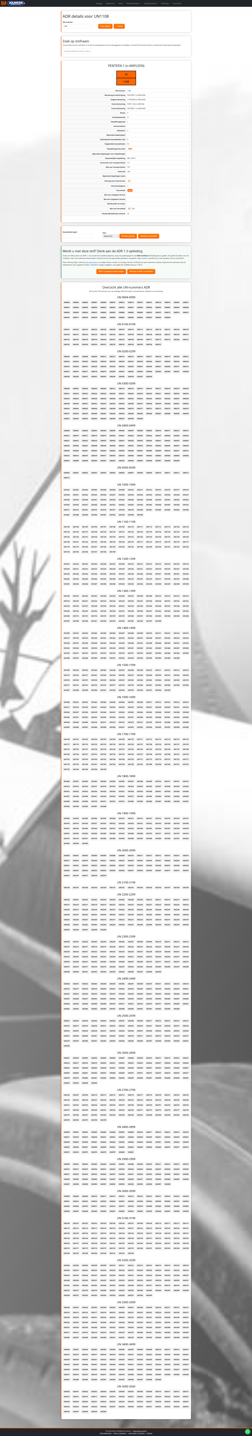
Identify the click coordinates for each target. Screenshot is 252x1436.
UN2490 (131, 1009)
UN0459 (67, 451)
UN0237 (131, 361)
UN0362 (186, 404)
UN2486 (103, 1009)
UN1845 (176, 791)
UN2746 (112, 1105)
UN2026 (149, 861)
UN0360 (167, 404)
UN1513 (176, 670)
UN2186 (67, 888)
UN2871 (176, 1147)
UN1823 (122, 786)
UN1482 (158, 653)
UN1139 (167, 532)
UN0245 (67, 366)
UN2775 (158, 1110)
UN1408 (131, 633)
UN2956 (85, 1179)
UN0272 (186, 366)
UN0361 (176, 404)
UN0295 (122, 377)
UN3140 (176, 1233)
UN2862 (122, 1147)
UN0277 (85, 372)
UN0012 (122, 302)
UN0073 (167, 312)
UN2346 (94, 957)
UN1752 (94, 754)
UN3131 (94, 1233)
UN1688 (94, 727)
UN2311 (167, 942)
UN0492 (112, 461)
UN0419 (103, 436)
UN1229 (122, 569)
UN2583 (112, 1041)
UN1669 (85, 722)
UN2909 (140, 1164)
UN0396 (112, 419)
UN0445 (67, 446)
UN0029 (85, 307)
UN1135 (149, 532)
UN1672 (112, 722)
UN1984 (122, 838)
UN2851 (158, 1142)
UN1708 (112, 739)
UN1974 (186, 833)
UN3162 (122, 1243)
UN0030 (94, 307)
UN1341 (122, 606)
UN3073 (112, 1206)
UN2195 (149, 888)
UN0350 (76, 404)
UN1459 (122, 648)
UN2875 (85, 1152)
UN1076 (103, 510)
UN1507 (122, 670)
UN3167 (167, 1243)
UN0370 (131, 409)
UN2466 (85, 1004)
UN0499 (176, 461)
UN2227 (149, 905)
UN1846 (186, 791)
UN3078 (131, 1206)
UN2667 (103, 1073)
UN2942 (140, 1174)
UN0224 (76, 361)
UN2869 (158, 1147)
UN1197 (94, 552)
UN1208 (122, 564)
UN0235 (112, 361)
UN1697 (167, 727)
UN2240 (103, 910)
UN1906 (94, 818)
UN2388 (186, 967)
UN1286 (85, 584)
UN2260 (149, 915)
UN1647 (167, 712)
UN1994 (76, 843)
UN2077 (85, 876)
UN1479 (140, 653)
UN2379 (103, 967)
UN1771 (140, 759)
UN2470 (112, 1004)
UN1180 (85, 547)
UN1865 (186, 796)
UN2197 (167, 888)
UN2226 (140, 905)
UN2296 (76, 930)
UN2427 (149, 989)
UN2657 (186, 1068)
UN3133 (112, 1233)
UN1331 (167, 601)
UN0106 (112, 329)
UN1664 (67, 722)
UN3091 (112, 1211)
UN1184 (122, 547)
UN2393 (103, 972)
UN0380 (94, 414)
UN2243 (131, 910)
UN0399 (140, 419)
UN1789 (158, 764)
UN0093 (149, 317)
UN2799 (103, 1120)
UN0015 (140, 302)
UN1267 (103, 579)
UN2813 (167, 1132)
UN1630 (167, 707)
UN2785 (122, 1115)
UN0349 (67, 404)
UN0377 (67, 414)
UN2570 (131, 1036)
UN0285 (158, 372)
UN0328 (131, 394)
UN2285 (112, 925)
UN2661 (85, 1073)
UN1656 (122, 717)
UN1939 (176, 823)
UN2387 (176, 967)
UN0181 (186, 340)
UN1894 (76, 806)
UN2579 (76, 1041)
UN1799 (103, 769)
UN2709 (85, 1095)
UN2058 (140, 871)
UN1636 (67, 712)
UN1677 (140, 722)
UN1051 (167, 500)
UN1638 (85, 712)
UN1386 (186, 616)
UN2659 (67, 1073)
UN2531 (176, 1026)
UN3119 (112, 1228)
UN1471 (76, 653)
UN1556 (76, 680)
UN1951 (112, 828)
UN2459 (158, 999)
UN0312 (112, 389)
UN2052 (85, 871)
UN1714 (167, 739)
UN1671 (103, 722)
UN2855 (67, 1147)
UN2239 (94, 910)
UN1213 (149, 564)
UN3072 (103, 1206)
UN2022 (112, 861)
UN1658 (140, 717)
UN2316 (76, 947)
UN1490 (103, 658)
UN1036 (176, 495)
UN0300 (67, 389)
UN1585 (176, 685)
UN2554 (167, 1031)
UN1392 (103, 621)
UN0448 (94, 446)
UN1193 (186, 547)
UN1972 (167, 833)
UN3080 (149, 1206)
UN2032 (76, 865)
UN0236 (122, 361)
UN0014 (131, 302)
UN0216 (140, 357)
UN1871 (103, 801)
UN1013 (158, 490)
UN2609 (140, 1058)
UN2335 (122, 952)
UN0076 (67, 317)
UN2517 (76, 1026)
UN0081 (103, 317)
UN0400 (67, 431)
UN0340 (112, 399)
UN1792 (186, 764)
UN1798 (94, 769)
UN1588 (76, 690)
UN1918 (67, 823)
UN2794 (186, 1115)
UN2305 (112, 942)
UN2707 (76, 1095)
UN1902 (67, 818)
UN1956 (158, 828)
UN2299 (103, 930)
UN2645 (94, 1068)
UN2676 (176, 1073)
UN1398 (158, 621)
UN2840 (85, 1142)
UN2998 (167, 1184)
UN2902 (85, 1164)
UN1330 (158, 601)
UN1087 (67, 515)
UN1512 (167, 670)
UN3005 (67, 1196)
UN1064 (140, 505)
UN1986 (131, 838)
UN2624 (140, 1063)
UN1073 (85, 510)
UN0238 (140, 361)
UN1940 (186, 823)
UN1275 (140, 579)
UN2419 (94, 989)
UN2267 (85, 920)
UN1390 (85, 621)
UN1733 (67, 749)
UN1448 (149, 643)
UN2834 (167, 1137)
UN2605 (103, 1058)
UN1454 (76, 648)
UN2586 (140, 1041)
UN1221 (76, 569)
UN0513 (186, 473)
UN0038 (140, 307)
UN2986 (186, 1179)
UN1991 (176, 838)
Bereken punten (128, 236)
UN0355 (122, 404)
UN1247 (122, 574)
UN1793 (67, 769)
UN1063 (131, 505)
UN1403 (94, 633)
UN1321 (85, 601)
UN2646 (103, 1068)
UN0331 (158, 394)
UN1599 (167, 690)
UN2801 (76, 1132)
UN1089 (85, 515)
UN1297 (167, 584)
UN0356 (131, 404)
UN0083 (122, 317)
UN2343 (67, 957)
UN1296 (158, 584)
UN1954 (140, 828)
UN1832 (76, 791)
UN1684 (186, 722)
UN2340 (167, 952)
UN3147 (112, 1238)
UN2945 (158, 1174)
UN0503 (94, 473)
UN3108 (140, 1223)
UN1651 (76, 717)
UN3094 (140, 1211)
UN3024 (94, 1201)
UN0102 (76, 329)
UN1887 (158, 801)
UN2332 (94, 952)
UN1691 (122, 727)
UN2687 (149, 1078)
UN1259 (167, 574)
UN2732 (131, 1100)
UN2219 (103, 905)
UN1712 (149, 739)
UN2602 (76, 1058)
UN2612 (167, 1058)
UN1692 (131, 727)
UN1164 (103, 542)
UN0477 (103, 456)
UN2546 (131, 1031)
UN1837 (122, 791)
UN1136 (158, 532)
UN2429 (167, 989)
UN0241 (158, 361)
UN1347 (167, 606)
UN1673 (122, 722)
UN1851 (94, 796)
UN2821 (103, 1137)
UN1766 (94, 759)
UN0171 (149, 340)
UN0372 (149, 409)
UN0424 (131, 436)
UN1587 (67, 690)
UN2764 (131, 1110)
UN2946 (167, 1174)
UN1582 (158, 685)
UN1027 (112, 495)
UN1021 (76, 495)
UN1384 (167, 616)
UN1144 (186, 532)
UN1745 (158, 749)
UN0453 (140, 446)
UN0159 (94, 340)
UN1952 (122, 828)
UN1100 (67, 527)
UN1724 (112, 744)
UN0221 (186, 357)
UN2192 (122, 888)
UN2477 (158, 1004)
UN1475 (112, 653)
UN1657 (131, 717)
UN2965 (94, 1179)
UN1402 (85, 633)
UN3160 (103, 1243)
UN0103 (85, 329)
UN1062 (122, 505)
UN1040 (85, 500)
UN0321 (67, 394)
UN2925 (140, 1169)
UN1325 (122, 601)
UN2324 (149, 947)
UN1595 (131, 690)
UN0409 (149, 431)
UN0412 (176, 431)
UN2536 (85, 1031)
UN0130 (67, 334)
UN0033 (103, 307)
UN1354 (94, 611)
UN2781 (85, 1115)
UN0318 (167, 389)
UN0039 (149, 307)
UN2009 (122, 856)
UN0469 (158, 451)
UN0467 (140, 451)
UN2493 (149, 1009)
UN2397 (140, 972)
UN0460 (76, 451)
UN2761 (103, 1110)
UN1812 (176, 781)
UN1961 (67, 833)
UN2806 (112, 1132)
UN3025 (103, 1201)
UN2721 (167, 1095)
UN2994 (131, 1184)
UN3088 (85, 1211)
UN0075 (186, 312)
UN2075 (67, 876)
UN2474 (140, 1004)
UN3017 (158, 1196)
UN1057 (85, 505)
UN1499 (176, 658)
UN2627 (158, 1063)
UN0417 (85, 436)
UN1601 (76, 702)
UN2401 (76, 984)
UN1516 (76, 675)
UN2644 (85, 1068)
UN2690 (176, 1078)
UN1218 (176, 564)
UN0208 (85, 357)
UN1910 (122, 818)
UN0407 (131, 431)
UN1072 (76, 510)
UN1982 (103, 838)
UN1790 (167, 764)
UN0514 (67, 478)
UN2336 (131, 952)
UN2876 (94, 1152)
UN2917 (76, 1169)
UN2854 (186, 1142)
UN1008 (112, 490)
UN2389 (67, 972)
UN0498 (167, 461)
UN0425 (140, 436)
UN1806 (122, 781)
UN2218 (94, 905)
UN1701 (76, 739)
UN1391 (94, 621)
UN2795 (67, 1120)
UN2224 (122, 905)
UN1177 (186, 542)
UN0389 (176, 414)
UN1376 (103, 616)
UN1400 (67, 633)
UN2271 (112, 920)
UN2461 (176, 999)
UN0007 (94, 302)
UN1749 (67, 754)
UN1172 (149, 542)
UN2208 (131, 900)
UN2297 (85, 930)
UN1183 (112, 547)
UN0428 (167, 436)
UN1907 (103, 818)
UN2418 (85, 989)
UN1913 (149, 818)
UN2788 (149, 1115)
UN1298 (176, 584)
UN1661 (167, 717)
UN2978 (149, 1179)
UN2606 (112, 1058)
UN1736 (76, 749)
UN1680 (167, 722)
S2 (129, 209)
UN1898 (103, 806)
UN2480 (176, 1004)
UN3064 (186, 1201)
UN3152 (158, 1238)
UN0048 (186, 307)
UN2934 (85, 1174)
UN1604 (103, 702)
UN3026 (112, 1201)
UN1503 (85, 670)
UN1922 (103, 823)
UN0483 (158, 456)
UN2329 (67, 952)
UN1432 (167, 638)
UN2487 (112, 1009)
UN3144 (85, 1238)
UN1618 (76, 707)
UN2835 (176, 1137)
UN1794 (76, 769)
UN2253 (94, 915)
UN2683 (112, 1078)
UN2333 (103, 952)
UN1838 (131, 791)
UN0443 (176, 441)
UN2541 (103, 1031)
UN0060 (122, 312)
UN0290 (76, 377)
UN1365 (186, 611)
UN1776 (176, 759)
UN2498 (176, 1009)
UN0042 (158, 307)
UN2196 (158, 888)
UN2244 (140, 910)
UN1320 (76, 601)
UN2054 (103, 871)
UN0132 (85, 334)
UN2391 (85, 972)
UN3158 (85, 1243)
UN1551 (167, 675)
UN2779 (67, 1115)
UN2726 (85, 1100)
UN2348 (112, 957)
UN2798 (94, 1120)
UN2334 (112, 952)
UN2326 (167, 947)
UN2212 (167, 900)
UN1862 (167, 796)
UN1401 (76, 633)
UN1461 (131, 648)
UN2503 (85, 1021)
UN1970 (149, 833)
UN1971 (158, 833)
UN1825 (140, 786)
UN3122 (140, 1228)
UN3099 (186, 1211)
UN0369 (122, 409)
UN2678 (67, 1078)
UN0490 (94, 461)
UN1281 (67, 584)
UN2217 (85, 905)
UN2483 (76, 1009)
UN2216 (76, 905)
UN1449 (158, 643)
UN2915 (186, 1164)
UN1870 (94, 801)
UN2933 (76, 1174)
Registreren (110, 3)
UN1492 (122, 658)
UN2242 (122, 910)
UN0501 (76, 473)
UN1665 (76, 722)
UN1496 (158, 658)
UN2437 (112, 994)
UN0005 (76, 302)
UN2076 (76, 876)
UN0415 (76, 436)
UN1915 (167, 818)
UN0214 (122, 357)
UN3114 (67, 1228)
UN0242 (167, 361)
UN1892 (67, 806)
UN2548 (149, 1031)
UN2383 (140, 967)
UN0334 (186, 394)
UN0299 (149, 377)
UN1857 (131, 796)
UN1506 (112, 670)
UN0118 (158, 329)
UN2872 (186, 1147)
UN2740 (186, 1100)
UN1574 (94, 685)
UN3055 (158, 1201)
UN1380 (131, 616)
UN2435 (94, 994)
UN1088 (76, 515)
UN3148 (122, 1238)
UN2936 (103, 1174)
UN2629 (176, 1063)
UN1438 (85, 643)
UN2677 (186, 1073)
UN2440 (140, 994)
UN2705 (67, 1095)
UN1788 (149, 764)
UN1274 (131, 579)
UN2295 (67, 930)
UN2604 (94, 1058)
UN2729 (112, 1100)
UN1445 (122, 643)
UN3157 (76, 1243)
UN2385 (158, 967)
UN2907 (122, 1164)
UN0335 (67, 399)
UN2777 (176, 1110)
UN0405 (112, 431)
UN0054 (85, 312)
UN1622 (103, 707)
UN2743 (85, 1105)
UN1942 (76, 828)
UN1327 (140, 601)
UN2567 (122, 1036)
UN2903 (94, 1164)
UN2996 (149, 1184)
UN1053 (186, 500)
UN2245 (149, 910)
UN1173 (158, 542)
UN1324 (112, 601)
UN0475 (85, 456)
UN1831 (67, 791)
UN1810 (158, 781)
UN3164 (140, 1243)
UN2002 (85, 856)
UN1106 (94, 527)
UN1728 (149, 744)
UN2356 (167, 957)
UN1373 (85, 616)
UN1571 (67, 685)
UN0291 (85, 377)
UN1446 (131, 643)
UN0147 (167, 334)
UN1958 (176, 828)
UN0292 (94, 377)
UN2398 (149, 972)
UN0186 (85, 344)
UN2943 (149, 1174)
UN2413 (176, 984)
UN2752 (167, 1105)
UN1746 (167, 749)
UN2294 (186, 925)
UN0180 (176, 340)
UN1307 (131, 596)
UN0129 (186, 329)
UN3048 (140, 1201)
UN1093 (122, 515)
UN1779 (76, 764)
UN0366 (94, 409)
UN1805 (112, 781)
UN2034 (94, 865)
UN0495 (140, 461)
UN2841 (94, 1142)
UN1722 (94, 744)
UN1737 (85, 749)
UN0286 (167, 372)
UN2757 (67, 1110)
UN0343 (140, 399)
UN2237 (76, 910)
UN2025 (140, 861)
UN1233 (149, 569)
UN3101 (76, 1223)
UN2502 (76, 1021)
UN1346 (158, 606)
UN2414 (186, 984)
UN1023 (94, 495)
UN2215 (67, 905)
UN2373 (176, 962)
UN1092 (112, 515)
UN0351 (85, 404)
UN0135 (103, 334)
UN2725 (76, 1100)
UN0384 (131, 414)
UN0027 (67, 307)
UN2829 (140, 1137)
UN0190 (94, 344)
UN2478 (167, 1004)
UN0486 (186, 456)
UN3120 (122, 1228)
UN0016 (149, 302)
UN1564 (140, 680)
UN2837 (186, 1137)
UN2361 (85, 962)
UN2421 (112, 989)
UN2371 (158, 962)
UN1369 (67, 616)
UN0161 (112, 340)
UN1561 (122, 680)
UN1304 (103, 596)
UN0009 (103, 302)
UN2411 (158, 984)
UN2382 (131, 967)
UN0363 (67, 409)
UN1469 (186, 648)
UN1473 (94, 653)
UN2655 (167, 1068)
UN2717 (140, 1095)
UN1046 (131, 500)
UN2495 (158, 1009)
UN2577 (186, 1036)
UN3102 (85, 1223)
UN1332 (176, 601)
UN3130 (85, 1233)
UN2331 (85, 952)
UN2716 (131, 1095)
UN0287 (176, 372)
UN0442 (167, 441)
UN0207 (76, 357)
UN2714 (112, 1095)
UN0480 (131, 456)
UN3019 (176, 1196)
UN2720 (158, 1095)
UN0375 (176, 409)
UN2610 (149, 1058)
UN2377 (85, 967)
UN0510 (158, 473)
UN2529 (167, 1026)
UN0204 (67, 357)
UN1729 (158, 744)
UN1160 (67, 542)
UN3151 (149, 1238)
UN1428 (149, 638)
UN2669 (122, 1073)
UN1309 (149, 596)
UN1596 (140, 690)
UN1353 (85, 611)
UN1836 (112, 791)
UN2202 (85, 900)
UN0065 (131, 312)
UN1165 (112, 542)
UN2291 (167, 925)
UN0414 (67, 436)
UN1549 (149, 675)
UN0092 (140, 317)
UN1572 (76, 685)
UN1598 (158, 690)
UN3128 (67, 1233)
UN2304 (103, 942)
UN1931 (140, 823)
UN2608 (131, 1058)
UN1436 (67, 643)
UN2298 (94, 930)
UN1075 (94, 510)
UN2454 (112, 999)
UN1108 (112, 527)
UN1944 (85, 828)
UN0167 (122, 340)
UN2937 (112, 1174)
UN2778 (186, 1110)
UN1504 (94, 670)
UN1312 (167, 596)
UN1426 (131, 638)
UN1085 (176, 510)
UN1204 (94, 564)
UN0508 (140, 473)
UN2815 (186, 1132)
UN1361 (149, 611)
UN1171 (140, 542)
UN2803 (94, 1132)
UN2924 (131, 1169)
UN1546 (122, 675)
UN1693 (140, 727)
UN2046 (158, 865)
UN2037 (122, 865)
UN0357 (140, 404)
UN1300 (67, 596)
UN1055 (67, 505)
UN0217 (149, 357)
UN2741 (67, 1105)
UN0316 (149, 389)
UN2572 (149, 1036)
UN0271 (176, 366)
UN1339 (103, 606)
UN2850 (149, 1142)
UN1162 (85, 542)
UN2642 (67, 1068)
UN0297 (140, 377)
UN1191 (167, 547)
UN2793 (176, 1115)
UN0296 (131, 377)
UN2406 (122, 984)
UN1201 (67, 564)
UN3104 (103, 1223)
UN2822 (112, 1137)
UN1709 (122, 739)
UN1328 (149, 601)
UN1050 (158, 500)
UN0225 (85, 361)
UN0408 (140, 431)
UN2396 (131, 972)
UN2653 (158, 1068)
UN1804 (103, 781)
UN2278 (176, 920)
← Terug (119, 26)
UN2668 (112, 1073)
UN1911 (131, 818)
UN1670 (94, 722)
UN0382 (112, 414)
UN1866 (67, 801)
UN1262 (186, 574)
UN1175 (167, 542)
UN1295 (149, 584)
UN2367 (131, 962)
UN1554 (186, 675)
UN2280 (67, 925)
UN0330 (149, 394)
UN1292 (122, 584)
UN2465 (76, 1004)
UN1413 (167, 633)
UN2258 (131, 915)
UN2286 (122, 925)
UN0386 (149, 414)
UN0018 (158, 302)
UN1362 (158, 611)
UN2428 (158, 989)
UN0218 (158, 357)
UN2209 (140, 900)
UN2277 (167, 920)
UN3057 (176, 1201)
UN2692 (67, 1083)
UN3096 (158, 1211)
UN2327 (176, 947)
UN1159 (186, 537)
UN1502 (76, 670)
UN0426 (149, 436)
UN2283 (94, 925)
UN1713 (158, 739)
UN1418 (76, 638)
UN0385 (140, 414)
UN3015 (140, 1196)
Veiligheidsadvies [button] (150, 3)
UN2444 (176, 994)
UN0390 (186, 414)
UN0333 (176, 394)
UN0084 (131, 317)
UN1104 (76, 527)
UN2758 (76, 1110)
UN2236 (67, 910)
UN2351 (131, 957)
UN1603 (94, 702)
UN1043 (103, 500)
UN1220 (67, 569)
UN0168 (131, 340)
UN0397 (122, 419)
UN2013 (158, 856)
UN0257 (140, 366)
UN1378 (112, 616)
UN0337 (85, 399)
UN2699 (94, 1083)
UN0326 (112, 394)
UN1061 (112, 505)
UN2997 (158, 1184)
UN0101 (67, 329)
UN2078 (94, 876)
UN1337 (85, 606)
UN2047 (167, 865)
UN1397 (149, 621)
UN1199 (112, 552)
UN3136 (140, 1233)
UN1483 (167, 653)
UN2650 (140, 1068)
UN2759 (85, 1110)
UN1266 (94, 579)
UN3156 (67, 1243)
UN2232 (158, 905)
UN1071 (67, 510)
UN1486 (67, 658)
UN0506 (122, 473)
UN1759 (158, 754)
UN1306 (122, 596)
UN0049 (67, 312)
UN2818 (76, 1137)
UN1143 (176, 532)
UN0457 (176, 446)
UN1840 (149, 791)
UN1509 (140, 670)
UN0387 (158, 414)
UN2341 (176, 952)
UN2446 (186, 994)
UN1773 (149, 759)
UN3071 (94, 1206)
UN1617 (67, 707)
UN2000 (67, 856)
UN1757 (140, 754)
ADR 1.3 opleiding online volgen (111, 271)
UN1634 (186, 707)
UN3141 (186, 1233)
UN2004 (94, 856)
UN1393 (112, 621)
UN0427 (158, 436)
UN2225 (131, 905)
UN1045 (122, 500)
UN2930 (186, 1169)
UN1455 (85, 648)
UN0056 (103, 312)
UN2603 (85, 1058)
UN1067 (167, 505)
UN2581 (94, 1041)
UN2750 (149, 1105)
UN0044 (176, 307)
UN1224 (103, 569)
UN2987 (67, 1184)
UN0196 (149, 344)
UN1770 (131, 759)
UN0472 (186, 451)
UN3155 (186, 1238)
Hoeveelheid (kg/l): (70, 232)
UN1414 (176, 633)
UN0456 (167, 446)
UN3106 (122, 1223)
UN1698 (176, 727)
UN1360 (140, 611)
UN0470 (167, 451)
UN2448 (76, 999)
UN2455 (122, 999)
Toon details (105, 26)
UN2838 (67, 1142)
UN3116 (85, 1228)
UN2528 (158, 1026)
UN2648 (122, 1068)
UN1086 (186, 510)
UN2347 (103, 957)
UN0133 (94, 334)
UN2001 (76, 856)
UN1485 (186, 653)
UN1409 (140, 633)
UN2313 (186, 942)
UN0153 (67, 340)
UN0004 (67, 302)
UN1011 (140, 490)
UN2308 (140, 942)
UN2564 (103, 1036)
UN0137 (122, 334)
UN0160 (103, 340)
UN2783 (103, 1115)
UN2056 (122, 871)
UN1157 (167, 537)
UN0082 (112, 317)
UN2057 (131, 871)
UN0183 (76, 344)
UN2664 (94, 1073)
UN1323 (103, 601)
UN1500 (67, 670)
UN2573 (158, 1036)
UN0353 (103, 404)
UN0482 (149, 456)
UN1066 (158, 505)
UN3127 (186, 1228)
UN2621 (112, 1063)
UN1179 (76, 547)
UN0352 (94, 404)
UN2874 (76, 1152)
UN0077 (76, 317)
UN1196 (85, 552)
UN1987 (140, 838)
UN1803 (94, 781)
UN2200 (67, 900)
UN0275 (67, 372)
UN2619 (94, 1063)
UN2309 (149, 942)
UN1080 (140, 510)
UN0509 (149, 473)
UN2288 (140, 925)
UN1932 (149, 823)
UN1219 (186, 564)
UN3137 (149, 1233)
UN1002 (76, 490)
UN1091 (103, 515)
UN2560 (85, 1036)
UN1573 (85, 685)
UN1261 (176, 574)
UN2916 (67, 1169)
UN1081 (149, 510)
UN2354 (158, 957)
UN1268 (112, 579)
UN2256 (112, 915)
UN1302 (85, 596)
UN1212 (140, 564)
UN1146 (76, 537)
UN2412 (167, 984)
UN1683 (176, 722)
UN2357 (176, 957)
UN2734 (149, 1100)
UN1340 (112, 606)
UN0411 (167, 431)
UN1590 (94, 690)
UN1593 (112, 690)
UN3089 (94, 1211)
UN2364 (112, 962)
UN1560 (112, 680)
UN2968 (122, 1179)
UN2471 (122, 1004)
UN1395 (131, 621)
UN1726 (131, 744)
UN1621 (94, 707)
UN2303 (94, 942)
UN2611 (158, 1058)
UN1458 (112, 648)
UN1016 (167, 490)
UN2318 (94, 947)
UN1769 (122, 759)
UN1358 (131, 611)
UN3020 (186, 1196)
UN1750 (76, 754)
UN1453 (67, 648)
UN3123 (149, 1228)
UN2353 (149, 957)
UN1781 (94, 764)
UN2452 (94, 999)
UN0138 (131, 334)
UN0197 (158, 344)
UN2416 (67, 989)
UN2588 (158, 1041)
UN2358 (186, 957)
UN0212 (103, 357)
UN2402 (85, 984)
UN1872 (112, 801)
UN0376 (186, 409)
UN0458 (186, 446)
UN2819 (85, 1137)
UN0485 (176, 456)
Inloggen (99, 3)
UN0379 (85, 414)
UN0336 (76, 399)
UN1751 (85, 754)
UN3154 (176, 1238)
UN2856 (76, 1147)
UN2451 (85, 999)
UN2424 (131, 989)
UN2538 (94, 1031)
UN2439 (131, 994)
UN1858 (140, 796)
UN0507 (131, 473)
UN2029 (176, 861)
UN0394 (94, 419)
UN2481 (186, 1004)
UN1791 (176, 764)
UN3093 (131, 1211)
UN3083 (167, 1206)
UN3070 (85, 1206)
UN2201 (76, 900)
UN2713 (103, 1095)
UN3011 (103, 1196)
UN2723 (186, 1095)
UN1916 (176, 818)
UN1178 (67, 547)
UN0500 (67, 473)
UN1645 (149, 712)
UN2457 (140, 999)
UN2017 (67, 861)
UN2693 (76, 1083)
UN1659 (149, 717)
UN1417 (67, 638)
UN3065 (67, 1206)
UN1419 (85, 638)
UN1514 (186, 670)
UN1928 (122, 823)
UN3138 (158, 1233)
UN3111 (167, 1223)
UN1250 (149, 574)
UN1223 (94, 569)
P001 (130, 149)
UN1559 (103, 680)
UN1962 (76, 833)
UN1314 (186, 596)
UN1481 (149, 653)
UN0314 (131, 389)
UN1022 (85, 495)
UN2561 (94, 1036)
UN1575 (103, 685)
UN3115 (76, 1228)
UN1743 (140, 749)
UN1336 (76, 606)
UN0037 (131, 307)
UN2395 (122, 972)
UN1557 (85, 680)
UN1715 (176, 739)
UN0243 (176, 361)
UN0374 (167, 409)
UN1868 (76, 801)
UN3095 (149, 1211)
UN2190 (103, 888)
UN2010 (131, 856)
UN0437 (122, 441)
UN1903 (76, 818)
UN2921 (103, 1169)
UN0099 (167, 317)
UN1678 (149, 722)
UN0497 (158, 461)
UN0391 (67, 419)
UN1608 (140, 702)
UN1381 (140, 616)
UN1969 (140, 833)
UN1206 (103, 564)
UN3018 (167, 1196)
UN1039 (76, 500)
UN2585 (131, 1041)
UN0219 (167, 357)
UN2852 (167, 1142)
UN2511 (149, 1021)
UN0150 (176, 334)
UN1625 (131, 707)
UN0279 (103, 372)
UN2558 (76, 1036)
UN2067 (158, 871)
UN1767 (103, 759)
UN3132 (103, 1233)
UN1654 (103, 717)
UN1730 (167, 744)
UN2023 (122, 861)
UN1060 (103, 505)
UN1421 (103, 638)
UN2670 (131, 1073)
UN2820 (94, 1137)
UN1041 (94, 500)
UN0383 (122, 414)
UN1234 (158, 569)
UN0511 (167, 473)
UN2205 (112, 900)
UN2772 (149, 1110)
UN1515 (67, 675)
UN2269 (94, 920)
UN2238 (85, 910)
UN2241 (112, 910)
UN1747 (176, 749)
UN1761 (176, 754)
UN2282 (85, 925)
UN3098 (176, 1211)
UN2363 (103, 962)
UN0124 (176, 329)
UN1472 (85, 653)
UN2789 (158, 1115)
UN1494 (140, 658)
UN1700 (67, 739)
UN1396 (140, 621)
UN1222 (85, 569)
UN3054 (149, 1201)
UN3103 (94, 1223)
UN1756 (131, 754)
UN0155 (85, 340)
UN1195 (76, 552)
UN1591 (103, 690)
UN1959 (186, 828)
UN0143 (140, 334)
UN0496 (149, 461)
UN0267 (158, 366)
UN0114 (149, 329)
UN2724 (67, 1100)
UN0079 (94, 317)
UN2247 (167, 910)
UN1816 (85, 786)
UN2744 (94, 1105)
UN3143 (76, 1238)
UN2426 (140, 989)
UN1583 (167, 685)
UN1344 (140, 606)
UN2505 (103, 1021)
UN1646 (158, 712)
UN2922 (112, 1169)
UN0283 (140, 372)
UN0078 (85, 317)
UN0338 (94, 399)
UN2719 (149, 1095)
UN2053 (94, 871)
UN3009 (85, 1196)
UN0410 (158, 431)
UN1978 (94, 838)
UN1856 (122, 796)
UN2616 (67, 1063)
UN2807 (122, 1132)
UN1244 (94, 574)
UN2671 (140, 1073)
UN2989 (85, 1184)
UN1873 (122, 801)
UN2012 (149, 856)
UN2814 (176, 1132)
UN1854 (103, 796)
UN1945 (94, 828)
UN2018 (76, 861)
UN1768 (112, 759)
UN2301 (76, 942)
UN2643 (76, 1068)
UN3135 (131, 1233)
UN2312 (176, 942)
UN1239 (67, 574)
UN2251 (76, 915)
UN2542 (112, 1031)
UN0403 (94, 431)
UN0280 (112, 372)
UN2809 (131, 1132)
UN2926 (149, 1169)
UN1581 (149, 685)
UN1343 (131, 606)
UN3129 (76, 1233)
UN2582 (103, 1041)
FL (129, 181)
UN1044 (112, 500)
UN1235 (167, 569)
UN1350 (67, 611)
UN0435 (103, 441)
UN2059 (149, 871)
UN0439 (140, 441)
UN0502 (85, 473)
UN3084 (176, 1206)
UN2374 (186, 962)
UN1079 (131, 510)
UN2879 (112, 1152)
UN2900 (67, 1164)
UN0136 (112, 334)
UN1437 (76, 643)
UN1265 (85, 579)
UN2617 (76, 1063)
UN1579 (131, 685)
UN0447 (85, 446)
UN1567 (167, 680)
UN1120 (176, 527)
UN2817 (67, 1137)
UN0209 (94, 357)
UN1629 (158, 707)
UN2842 (103, 1142)
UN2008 (112, 856)
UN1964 (94, 833)
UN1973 (176, 833)
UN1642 (122, 712)
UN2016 (186, 856)
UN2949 (67, 1179)
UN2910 (149, 1164)
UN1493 (131, 658)
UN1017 (176, 490)
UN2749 (140, 1105)
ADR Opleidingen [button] (132, 3)
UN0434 (94, 441)
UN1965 (103, 833)
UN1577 (112, 685)
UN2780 (76, 1115)
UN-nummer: (68, 22)
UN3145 (94, 1238)
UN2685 (131, 1078)
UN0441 (158, 441)
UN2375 (67, 967)
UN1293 (131, 584)
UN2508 (131, 1021)
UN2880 (122, 1152)
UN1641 (112, 712)
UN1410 (149, 633)
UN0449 (103, 446)
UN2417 (76, 989)
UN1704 (94, 739)
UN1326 (131, 601)
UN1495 (149, 658)
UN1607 (131, 702)
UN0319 (176, 389)
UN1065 (149, 505)
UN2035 (103, 865)
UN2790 (167, 1115)
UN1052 (176, 500)
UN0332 (167, 394)
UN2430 (176, 989)
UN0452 (131, 446)
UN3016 (149, 1196)
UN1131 (122, 532)
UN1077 (112, 510)
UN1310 (158, 596)
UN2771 (140, 1110)
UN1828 (167, 786)
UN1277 (158, 579)
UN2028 (167, 861)
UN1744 (149, 749)
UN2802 (85, 1132)
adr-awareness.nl (92, 262)
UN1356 (112, 611)
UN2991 (103, 1184)
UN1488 (85, 658)
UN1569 (176, 680)
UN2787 (140, 1115)
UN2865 (149, 1147)
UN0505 (112, 473)
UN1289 (112, 584)
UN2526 (140, 1026)
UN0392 (76, 419)
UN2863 (131, 1147)
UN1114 (167, 527)
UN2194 (140, 888)
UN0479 (122, 456)
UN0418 (94, 436)
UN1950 (103, 828)
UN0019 (167, 302)
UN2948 (186, 1174)
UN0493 (122, 461)
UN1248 (131, 574)
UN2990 (94, 1184)
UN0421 (122, 436)
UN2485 (94, 1009)
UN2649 (131, 1068)
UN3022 (76, 1201)
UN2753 (176, 1105)
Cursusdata (177, 3)
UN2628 (167, 1063)
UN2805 (103, 1132)
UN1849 (85, 796)
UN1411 (158, 633)
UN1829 (176, 786)
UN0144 (149, 334)
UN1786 (131, 764)
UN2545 (122, 1031)
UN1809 (149, 781)
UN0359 (158, 404)
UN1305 (112, 596)
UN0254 (122, 366)
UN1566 (158, 680)
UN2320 (112, 947)
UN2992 (112, 1184)
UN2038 (131, 865)
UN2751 (158, 1105)
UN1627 (149, 707)
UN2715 (122, 1095)
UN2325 (158, 947)
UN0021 (186, 302)
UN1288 (103, 584)
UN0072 (158, 312)
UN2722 (176, 1095)
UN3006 (76, 1196)
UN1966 (112, 833)
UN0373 (158, 409)
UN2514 (176, 1021)
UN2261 (158, 915)
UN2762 (112, 1110)
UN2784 (112, 1115)
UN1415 (186, 633)
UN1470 (67, 653)
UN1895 (85, 806)
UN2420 (103, 989)
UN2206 (122, 900)
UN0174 (167, 340)
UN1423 (122, 638)
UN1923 (112, 823)
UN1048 (140, 500)
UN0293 (103, 377)
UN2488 (122, 1009)
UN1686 (76, 727)
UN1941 (67, 828)
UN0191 (103, 344)
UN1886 (149, 801)
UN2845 (122, 1142)
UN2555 (176, 1031)
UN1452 (186, 643)
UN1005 (94, 490)
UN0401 (76, 431)
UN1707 (103, 739)
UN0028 (76, 307)
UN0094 (158, 317)
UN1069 (176, 505)
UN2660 (76, 1073)
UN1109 (122, 527)
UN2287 (131, 925)
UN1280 (186, 579)
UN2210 (149, 900)
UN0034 (112, 307)
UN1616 (186, 702)
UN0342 (131, 399)
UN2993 (122, 1184)
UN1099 (140, 515)
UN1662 (176, 717)
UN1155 (149, 537)
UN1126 (76, 532)
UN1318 (67, 601)
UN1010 (131, 490)
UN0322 (76, 394)
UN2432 (67, 994)
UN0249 (103, 366)
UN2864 (140, 1147)
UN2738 (167, 1100)
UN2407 (131, 984)
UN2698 (85, 1083)
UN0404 (103, 431)
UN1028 (122, 495)
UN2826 (131, 1137)
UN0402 (85, 431)
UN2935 (94, 1174)
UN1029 (131, 495)
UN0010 (112, 302)
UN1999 (85, 843)
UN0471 (176, 451)
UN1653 (94, 717)
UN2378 (94, 967)
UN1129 (103, 532)
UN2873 (67, 1152)
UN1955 (149, 828)
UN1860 (158, 796)
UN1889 (176, 801)
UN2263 (176, 915)
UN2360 (76, 962)
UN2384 (149, 967)
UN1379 (122, 616)
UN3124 (158, 1228)
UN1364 (176, 611)
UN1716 (186, 739)
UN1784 (122, 764)
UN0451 (122, 446)
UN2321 (122, 947)
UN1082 (158, 510)
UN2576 (176, 1036)
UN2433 (76, 994)
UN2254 (103, 915)
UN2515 (186, 1021)
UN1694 (149, 727)
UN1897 (94, 806)
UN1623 (112, 707)
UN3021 (67, 1201)
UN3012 (112, 1196)
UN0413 (186, 431)
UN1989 (158, 838)
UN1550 (158, 675)
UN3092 (122, 1211)
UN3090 (103, 1211)
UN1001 (67, 490)
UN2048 (176, 865)
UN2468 (94, 1004)
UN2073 (176, 871)
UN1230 (131, 569)
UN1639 (94, 712)
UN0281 (122, 372)
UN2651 (149, 1068)
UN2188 (85, 888)
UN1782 (103, 764)
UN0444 (186, 441)
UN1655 (112, 717)
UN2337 (140, 952)
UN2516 (67, 1026)
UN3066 (76, 1206)
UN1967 (122, 833)
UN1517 (85, 675)
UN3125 (167, 1228)
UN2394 (112, 972)
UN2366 (122, 962)
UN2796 (76, 1120)
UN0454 (149, 446)
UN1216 (167, 564)
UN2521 (103, 1026)
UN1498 (167, 658)
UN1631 (176, 707)
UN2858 (94, 1147)
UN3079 (140, 1206)
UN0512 (176, 473)
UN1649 (186, 712)
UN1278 (167, 579)
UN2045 (149, 865)
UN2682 (103, 1078)
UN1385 (176, 616)
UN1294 (140, 584)
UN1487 (76, 658)
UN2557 (67, 1036)
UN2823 (122, 1137)
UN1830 (186, 786)
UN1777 (186, 759)
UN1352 (76, 611)
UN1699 (186, 727)
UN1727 (140, 744)
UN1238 (186, 569)
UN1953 (131, 828)
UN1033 (158, 495)
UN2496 (167, 1009)
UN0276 (76, 372)
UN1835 (103, 791)
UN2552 (158, 1031)
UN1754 (112, 754)
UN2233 (167, 905)
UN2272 (122, 920)
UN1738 (94, 749)
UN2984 (167, 1179)
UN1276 (149, 579)
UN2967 (112, 1179)
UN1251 (158, 574)
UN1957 (167, 828)
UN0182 (67, 344)
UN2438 (122, 994)
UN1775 (167, 759)
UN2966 (103, 1179)
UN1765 (85, 759)
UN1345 (149, 606)
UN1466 (167, 648)
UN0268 (167, 366)
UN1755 (122, 754)
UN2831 (158, 1137)
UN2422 (122, 989)
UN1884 (131, 801)
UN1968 (131, 833)
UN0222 (67, 361)
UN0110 (131, 329)
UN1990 (167, 838)
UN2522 (112, 1026)
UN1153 (131, 537)
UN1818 (103, 786)
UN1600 (67, 702)
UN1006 (103, 490)
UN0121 (167, 329)
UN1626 (140, 707)
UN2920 (94, 1169)
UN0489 (85, 461)
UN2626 (149, 1063)
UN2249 (186, 910)
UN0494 (131, 461)
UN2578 (67, 1041)
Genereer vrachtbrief (148, 236)
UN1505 (103, 670)
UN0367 (103, 409)
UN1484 (176, 653)
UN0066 (140, 312)
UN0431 (67, 441)
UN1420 (94, 638)
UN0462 (94, 451)
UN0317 (158, 389)
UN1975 (67, 838)
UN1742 (131, 749)
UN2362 (94, 962)
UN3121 (131, 1228)
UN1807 (131, 781)
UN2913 (176, 1164)
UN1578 (122, 685)
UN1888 (167, 801)
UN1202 (76, 564)
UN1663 (186, 717)
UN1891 (186, 801)
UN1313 (176, 596)
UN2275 (149, 920)
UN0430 (186, 436)
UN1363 (167, 611)
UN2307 (131, 942)
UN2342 (186, 952)
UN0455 (158, 446)
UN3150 (140, 1238)
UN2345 (85, 957)
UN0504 (103, 473)
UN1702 (85, 739)
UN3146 (103, 1238)
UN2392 (94, 972)
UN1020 (67, 495)
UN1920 (85, 823)
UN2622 (122, 1063)
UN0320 (186, 389)
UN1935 (158, 823)
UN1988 (149, 838)
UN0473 (67, 456)
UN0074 (176, 312)
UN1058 (94, 505)
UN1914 (158, 818)
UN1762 (186, 754)
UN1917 (186, 818)
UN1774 (158, 759)
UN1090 (94, 515)
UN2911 (158, 1164)
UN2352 (140, 957)
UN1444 (112, 643)
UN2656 (176, 1068)
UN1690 (112, 727)
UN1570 (186, 680)
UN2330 (76, 952)
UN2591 (186, 1041)
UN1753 (103, 754)
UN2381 (122, 967)
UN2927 (158, 1169)
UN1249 (140, 574)
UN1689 (103, 727)
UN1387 (67, 621)
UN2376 (76, 967)
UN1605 (112, 702)
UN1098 (131, 515)
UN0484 (167, 456)
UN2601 (67, 1058)
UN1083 (167, 510)
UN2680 (85, 1078)
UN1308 (140, 596)
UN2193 (131, 888)
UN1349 (186, 606)
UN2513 (167, 1021)
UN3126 (176, 1228)
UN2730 (122, 1100)
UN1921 (94, 823)
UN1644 (140, 712)
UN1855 (112, 796)
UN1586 (186, 685)
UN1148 (94, 537)
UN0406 (122, 431)
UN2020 (94, 861)
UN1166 (122, 542)
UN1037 (186, 495)
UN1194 (67, 552)
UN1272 (122, 579)
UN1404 (103, 633)
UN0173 (158, 340)
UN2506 (112, 1021)
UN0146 (158, 334)
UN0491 (103, 461)
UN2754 (186, 1105)
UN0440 (149, 441)
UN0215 (131, 357)
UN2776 (167, 1110)
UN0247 (85, 366)
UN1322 (94, 601)
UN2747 (122, 1105)
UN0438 (131, 441)
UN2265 (67, 920)
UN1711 (140, 739)
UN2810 (140, 1132)
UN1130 (112, 532)
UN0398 (131, 419)
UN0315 (140, 389)
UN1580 (140, 685)
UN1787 (140, 764)
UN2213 (176, 900)
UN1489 (94, 658)
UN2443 (167, 994)
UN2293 (176, 925)
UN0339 (103, 399)
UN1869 (85, 801)
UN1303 (94, 596)
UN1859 (149, 796)
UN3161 (112, 1243)
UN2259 (140, 915)
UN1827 (158, 786)
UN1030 (140, 495)
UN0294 (112, 377)
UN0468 (149, 451)
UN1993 (67, 843)
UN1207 (112, 564)
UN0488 (76, 461)
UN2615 (186, 1058)
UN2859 (103, 1147)
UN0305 (94, 389)
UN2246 (158, 910)
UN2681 (94, 1078)
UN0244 (186, 361)
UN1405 (112, 633)
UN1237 (176, 569)
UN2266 (76, 920)
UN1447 (140, 643)
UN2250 (67, 915)
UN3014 (131, 1196)
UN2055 (112, 871)
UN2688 (158, 1078)
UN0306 (103, 389)
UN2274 (140, 920)
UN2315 (67, 947)
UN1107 (103, 527)
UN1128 (94, 532)
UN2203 (94, 900)
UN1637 (76, 712)
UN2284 (103, 925)
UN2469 (103, 1004)
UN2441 (149, 994)
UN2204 (103, 900)
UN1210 (131, 564)
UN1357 (122, 611)
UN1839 (140, 791)
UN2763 (122, 1110)
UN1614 (176, 702)
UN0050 (76, 312)
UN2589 (167, 1041)
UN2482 (67, 1009)
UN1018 (186, 490)
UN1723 (103, 744)
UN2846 (131, 1142)
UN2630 (186, 1063)
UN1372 (76, 616)
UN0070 (149, 312)
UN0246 (76, 366)
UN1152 (122, 537)
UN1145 (67, 537)
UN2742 (76, 1105)
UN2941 (131, 1174)
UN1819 (112, 786)
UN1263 (67, 579)
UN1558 (94, 680)
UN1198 (103, 552)
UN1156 (158, 537)
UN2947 (176, 1174)
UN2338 (149, 952)
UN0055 (94, 312)
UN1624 (122, 707)
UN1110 (131, 527)
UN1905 (85, 818)
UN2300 (67, 942)
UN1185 (131, 547)
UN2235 (186, 905)
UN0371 (140, 409)
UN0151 (186, 334)
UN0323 (85, 394)
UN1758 (149, 754)
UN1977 (85, 838)
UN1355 (103, 611)
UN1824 (131, 786)
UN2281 (76, 925)
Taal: (104, 233)
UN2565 (112, 1036)
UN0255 (131, 366)
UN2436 (103, 994)
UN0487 (67, 461)
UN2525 (131, 1026)
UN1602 (85, 702)
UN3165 (149, 1243)
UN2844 (112, 1142)
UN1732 (186, 744)
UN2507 (122, 1021)
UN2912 (167, 1164)
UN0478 (112, 456)
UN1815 (76, 786)
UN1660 (158, 717)
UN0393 (85, 419)
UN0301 (76, 389)
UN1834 (94, 791)
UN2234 (176, 905)
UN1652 (85, 717)
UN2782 (94, 1115)
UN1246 (112, 574)
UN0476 (94, 456)
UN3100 (67, 1223)
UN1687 (85, 727)
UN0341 (122, 399)
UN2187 (76, 888)
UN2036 (112, 865)
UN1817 (94, 786)
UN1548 (140, 675)
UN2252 (85, 915)
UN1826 (149, 786)
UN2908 (131, 1164)
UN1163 (94, 542)
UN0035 (122, 307)
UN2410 (149, 984)
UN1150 (112, 537)
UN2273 (131, 920)
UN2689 (167, 1078)
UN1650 (67, 717)
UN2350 (122, 957)
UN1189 (149, 547)
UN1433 (176, 638)
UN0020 (176, 302)
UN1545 (112, 675)
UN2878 (103, 1152)
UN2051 (76, 871)
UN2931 (67, 1174)
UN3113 (186, 1223)
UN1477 (131, 653)
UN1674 (131, 722)
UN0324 (94, 394)
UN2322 (131, 947)
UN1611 (149, 702)
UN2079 (103, 876)
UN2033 (85, 865)
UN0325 (103, 394)
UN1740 (112, 749)
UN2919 (85, 1169)
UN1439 (94, 643)
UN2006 (103, 856)
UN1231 (140, 569)
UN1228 (112, 569)
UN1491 (112, 658)
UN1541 (94, 675)
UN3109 (149, 1223)
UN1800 (67, 781)
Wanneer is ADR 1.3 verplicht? (141, 271)
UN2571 (140, 1036)
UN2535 (76, 1031)
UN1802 (85, 781)
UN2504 (94, 1021)
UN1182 (103, 547)
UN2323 (140, 947)
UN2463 (186, 999)
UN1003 (85, 490)
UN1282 (76, 584)
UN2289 (149, 925)
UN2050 (67, 871)
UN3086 (67, 1211)
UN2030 (186, 861)
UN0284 (149, 372)
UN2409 (140, 984)
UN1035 (167, 495)
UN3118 (103, 1228)
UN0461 (85, 451)
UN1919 (76, 823)
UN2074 (186, 871)
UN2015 (176, 856)
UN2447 (67, 999)
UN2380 (112, 967)
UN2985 (176, 1179)
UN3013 (122, 1196)
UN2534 (67, 1031)
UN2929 (176, 1169)
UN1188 (140, 547)
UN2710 (94, 1095)
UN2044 (140, 865)
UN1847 (67, 796)
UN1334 (67, 606)
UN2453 (103, 999)
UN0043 (167, 307)
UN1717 (67, 744)
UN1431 (158, 638)
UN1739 (103, 749)
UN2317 (85, 947)
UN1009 (122, 490)
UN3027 (122, 1201)
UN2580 (85, 1041)
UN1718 (76, 744)
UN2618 (85, 1063)
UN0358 (149, 404)
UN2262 (167, 915)
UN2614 (176, 1058)
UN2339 (158, 952)
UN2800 (67, 1132)
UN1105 (85, 527)
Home (120, 3)
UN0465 (122, 451)
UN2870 (167, 1147)
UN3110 (158, 1223)
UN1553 (176, 675)
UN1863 (176, 796)
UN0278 (94, 372)
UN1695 (158, 727)
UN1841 (158, 791)
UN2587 (149, 1041)
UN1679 (158, 722)
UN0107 (122, 329)
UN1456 (94, 648)
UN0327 (122, 394)
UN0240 (149, 361)
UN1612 (158, 702)
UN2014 (167, 856)
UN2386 (167, 967)
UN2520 (94, 1026)
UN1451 (176, 643)
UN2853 (176, 1142)
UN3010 (94, 1196)
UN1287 (94, 584)
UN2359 (67, 962)
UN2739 (176, 1100)
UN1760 (167, 754)
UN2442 (158, 994)
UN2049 (186, 865)
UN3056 (167, 1201)
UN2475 (149, 1004)
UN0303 (85, 389)
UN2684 (122, 1078)
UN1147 (85, 537)
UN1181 (94, 547)
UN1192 (176, 547)
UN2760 (94, 1110)
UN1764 (76, 759)
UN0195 (140, 344)
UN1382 (149, 616)
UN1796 (85, 769)
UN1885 (140, 801)
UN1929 (131, 823)
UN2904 (103, 1164)
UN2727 (94, 1100)
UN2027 (158, 861)
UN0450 (112, 446)
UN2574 (167, 1036)
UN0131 (76, 334)
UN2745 (103, 1105)
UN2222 (112, 905)
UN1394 (122, 621)
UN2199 (186, 888)
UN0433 (85, 441)
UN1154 (140, 537)
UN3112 (176, 1223)
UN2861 (112, 1147)
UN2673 (158, 1073)
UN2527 (149, 1026)
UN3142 (67, 1238)
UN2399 (158, 972)
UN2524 (122, 1026)
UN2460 (167, 999)
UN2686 (140, 1078)
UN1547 (131, 675)
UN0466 (131, 451)
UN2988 (76, 1184)
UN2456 (131, 999)
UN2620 (103, 1063)
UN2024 (131, 861)
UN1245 (103, 574)
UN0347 (176, 399)
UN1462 (140, 648)
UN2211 (158, 900)
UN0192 (112, 344)
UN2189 (94, 888)
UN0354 (112, 404)
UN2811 (149, 1132)
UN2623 (131, 1063)
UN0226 (94, 361)
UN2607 (122, 1058)
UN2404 (103, 984)
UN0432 (76, 441)
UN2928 (167, 1169)
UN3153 (167, 1238)
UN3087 (76, 1211)
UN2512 (158, 1021)
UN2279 (186, 920)
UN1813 (186, 781)
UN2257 (122, 915)
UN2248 (176, 910)
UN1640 (103, 712)
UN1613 (167, 702)
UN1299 (186, 584)
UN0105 (103, 329)
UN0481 (140, 456)
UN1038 (67, 500)
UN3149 (131, 1238)
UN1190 (158, 547)
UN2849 (140, 1142)
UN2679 (76, 1078)
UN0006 (85, 302)
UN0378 (76, 414)
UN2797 (85, 1120)
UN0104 (94, 329)
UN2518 (85, 1026)
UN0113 (140, 329)
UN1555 (67, 680)
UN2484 (85, 1009)
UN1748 (186, 749)
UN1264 (76, 579)
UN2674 (167, 1073)
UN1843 (167, 791)
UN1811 (167, 781)
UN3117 (94, 1228)
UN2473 (131, 1004)
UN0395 (103, 419)
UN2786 (131, 1115)
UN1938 (167, 823)
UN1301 (76, 596)
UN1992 (186, 838)
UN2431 (186, 989)
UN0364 (76, 409)
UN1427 (140, 638)
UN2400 (67, 984)
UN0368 (112, 409)
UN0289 (67, 377)
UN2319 (103, 947)
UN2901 (76, 1164)
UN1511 (158, 670)
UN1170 (131, 542)
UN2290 (158, 925)
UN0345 (158, 399)
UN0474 (76, 456)
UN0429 (176, 436)
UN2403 (94, 984)
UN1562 (131, 680)
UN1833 (85, 791)
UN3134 (122, 1233)
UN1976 (76, 838)
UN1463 (149, 648)
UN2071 (167, 871)
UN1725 (122, 744)
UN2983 (158, 1179)
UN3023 (85, 1201)
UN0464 (112, 451)
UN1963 (85, 833)
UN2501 (67, 1021)
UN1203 (85, 564)
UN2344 (76, 957)
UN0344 (149, 399)
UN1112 (149, 527)
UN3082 (158, 1206)
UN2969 (131, 1179)
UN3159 (94, 1243)
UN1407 (122, 633)
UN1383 (158, 616)
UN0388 (167, 414)
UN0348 (186, 399)
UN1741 (122, 749)
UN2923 (122, 1169)
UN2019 (85, 861)
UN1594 (122, 690)
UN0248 (94, 366)
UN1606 (122, 702)
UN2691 (186, 1078)
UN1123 (186, 527)
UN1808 (140, 781)
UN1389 (76, 621)
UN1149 (103, 537)
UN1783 (112, 764)
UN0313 (122, 389)
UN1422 (112, 638)
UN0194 (131, 344)
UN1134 (140, 532)
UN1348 (176, 606)
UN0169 (140, 340)
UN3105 (112, 1223)
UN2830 (149, 1137)
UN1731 (176, 744)
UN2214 (186, 900)
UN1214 (158, 564)
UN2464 (67, 1004)
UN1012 (149, 490)
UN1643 (131, 712)
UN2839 (76, 1142)
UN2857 (85, 1147)
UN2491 (140, 1009)
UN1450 (167, 643)
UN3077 (122, 1206)
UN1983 (112, 838)
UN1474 (103, 653)
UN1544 (103, 675)
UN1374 (94, 616)
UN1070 (186, 505)
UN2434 (85, 994)
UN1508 (131, 670)
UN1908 (112, 818)
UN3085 (186, 1206)
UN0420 (112, 436)
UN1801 (76, 781)
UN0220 (176, 357)
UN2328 (186, 947)
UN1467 (176, 648)
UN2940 (122, 1174)
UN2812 (158, 1132)
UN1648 (176, 712)
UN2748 (131, 1105)
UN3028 (131, 1201)
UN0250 (112, 366)
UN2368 (140, 962)
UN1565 (149, 680)
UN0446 (76, 446)
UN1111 (140, 527)
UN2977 (140, 1179)
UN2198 (176, 888)
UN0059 (112, 312)
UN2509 (140, 1021)
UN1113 (158, 527)
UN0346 (167, 399)
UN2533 (186, 1026)
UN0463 (103, 451)
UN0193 (122, 344)
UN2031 (67, 865)
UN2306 (122, 942)
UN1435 (186, 638)
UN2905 (112, 1164)
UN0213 (112, 357)
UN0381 (103, 414)
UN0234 (103, 361)
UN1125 (67, 532)
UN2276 (158, 920)
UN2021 (103, 861)
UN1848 (76, 796)
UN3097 (167, 1211)
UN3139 (167, 1233)
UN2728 (103, 1100)
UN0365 (85, 409)
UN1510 (149, 670)
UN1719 (85, 744)
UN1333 (186, 601)
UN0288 (186, 372)
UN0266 (149, 366)
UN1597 (149, 690)
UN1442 (103, 643)
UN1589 (85, 690)
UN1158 (176, 537)
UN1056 (76, 505)
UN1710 (131, 739)
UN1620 (85, 707)
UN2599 (67, 1046)
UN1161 (76, 542)
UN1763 (67, 759)
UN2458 (149, 999)
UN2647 (112, 1068)
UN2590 (176, 1041)
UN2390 (76, 972)
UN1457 (103, 648)
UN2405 (112, 984)
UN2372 (167, 962)
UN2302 (85, 942)
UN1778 (67, 764)
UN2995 (140, 1184)
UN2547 (140, 1031)
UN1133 (131, 532)
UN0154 (76, 340)
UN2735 (158, 1100)
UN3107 (131, 1223)
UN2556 (186, 1031)
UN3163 (131, 1243)
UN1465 (158, 648)
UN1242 (76, 574)
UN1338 (94, 606)
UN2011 (140, 856)
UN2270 (103, 920)
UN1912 (140, 818)
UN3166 (158, 1243)
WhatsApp (165, 3)
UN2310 (158, 942)
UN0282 (131, 372)
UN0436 (112, 441)
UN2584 (122, 1041)
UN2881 (131, 1152)
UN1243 (85, 574)
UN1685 (67, 727)
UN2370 (149, 962)
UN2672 (149, 1073)
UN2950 (76, 1179)
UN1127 (85, 532)
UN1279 (176, 579)
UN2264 (186, 915)
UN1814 (67, 786)
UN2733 (140, 1100)
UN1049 (149, 500)
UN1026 (103, 495)
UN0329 (140, 394)
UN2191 (112, 888)
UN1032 (149, 495)
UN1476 (122, 653)
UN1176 (176, 542)
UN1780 (85, 764)
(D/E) (130, 190)
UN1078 (122, 510)
